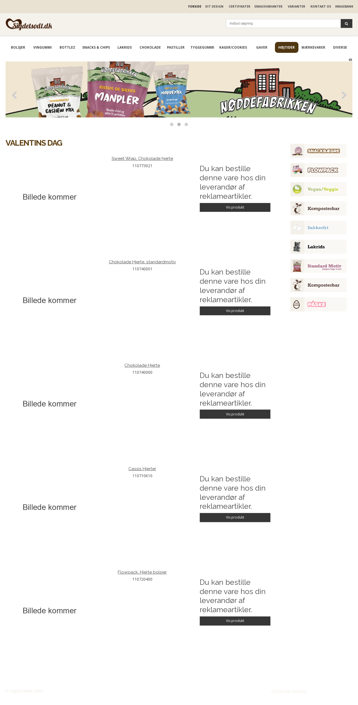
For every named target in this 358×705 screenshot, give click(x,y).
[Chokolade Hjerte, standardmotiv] (49, 303)
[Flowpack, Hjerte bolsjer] (49, 613)
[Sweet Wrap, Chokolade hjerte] (49, 199)
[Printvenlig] (350, 59)
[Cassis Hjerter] (49, 509)
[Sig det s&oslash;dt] (47, 24)
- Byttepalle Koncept (288, 691)
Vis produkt (235, 207)
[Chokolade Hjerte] (49, 406)
